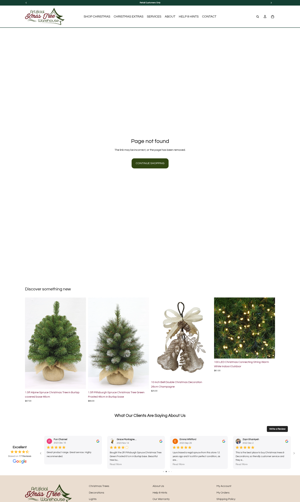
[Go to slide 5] (172, 471)
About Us (158, 486)
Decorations (96, 492)
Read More (53, 464)
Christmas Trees (99, 486)
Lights (93, 499)
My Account (223, 486)
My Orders (223, 492)
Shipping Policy (225, 499)
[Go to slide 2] (164, 471)
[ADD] (80, 383)
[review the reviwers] (97, 441)
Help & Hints (160, 492)
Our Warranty (161, 499)
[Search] (257, 16)
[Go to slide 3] (167, 471)
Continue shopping (150, 163)
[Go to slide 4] (170, 471)
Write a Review (277, 429)
